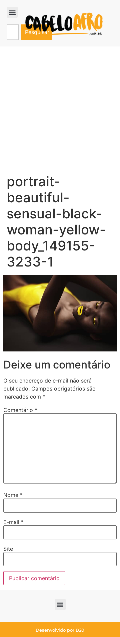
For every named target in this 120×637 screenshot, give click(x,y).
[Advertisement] (60, 110)
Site (8, 548)
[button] (12, 12)
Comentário (20, 410)
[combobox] (13, 32)
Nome (13, 495)
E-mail (13, 522)
